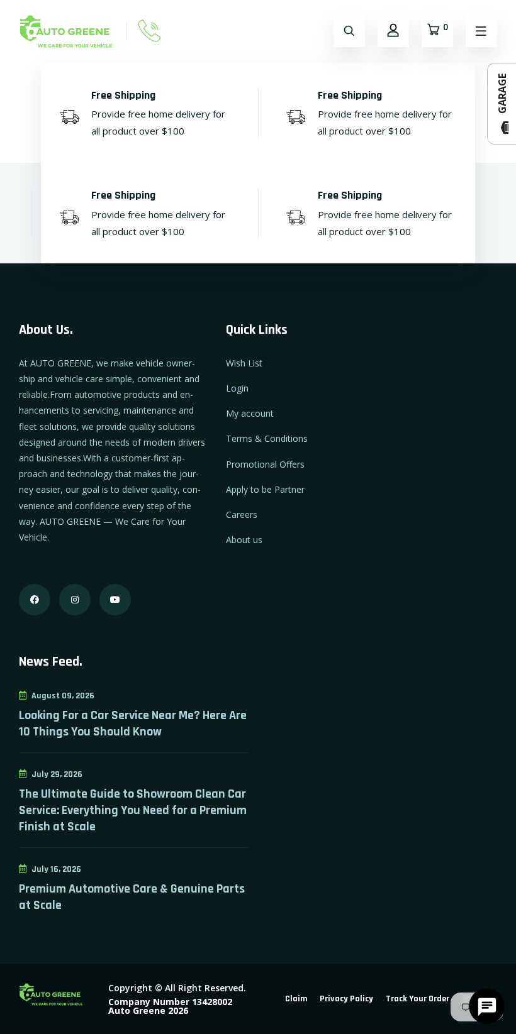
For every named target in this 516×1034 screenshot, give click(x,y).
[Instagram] (75, 599)
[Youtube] (115, 599)
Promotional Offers (265, 464)
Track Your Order (417, 998)
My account (250, 413)
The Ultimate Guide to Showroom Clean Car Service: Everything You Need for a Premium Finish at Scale (133, 810)
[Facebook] (34, 599)
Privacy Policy (346, 998)
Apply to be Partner (265, 489)
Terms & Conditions (267, 438)
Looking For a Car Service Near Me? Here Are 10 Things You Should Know (133, 723)
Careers (241, 514)
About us (244, 540)
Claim (296, 998)
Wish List (244, 363)
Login (237, 388)
